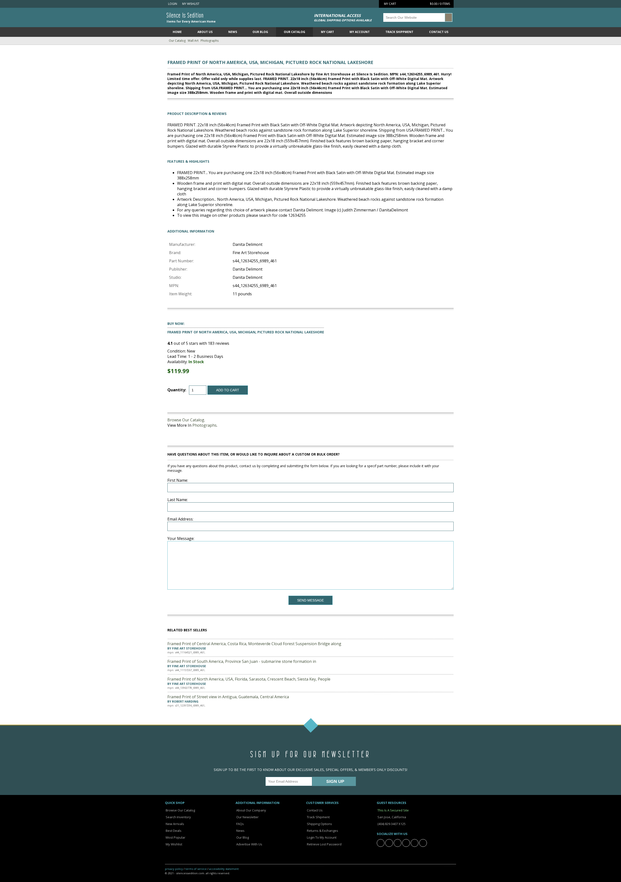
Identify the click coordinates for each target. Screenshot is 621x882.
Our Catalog (294, 32)
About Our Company (251, 810)
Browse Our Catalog (185, 420)
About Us (204, 32)
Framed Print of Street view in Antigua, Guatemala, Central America (228, 696)
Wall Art (193, 41)
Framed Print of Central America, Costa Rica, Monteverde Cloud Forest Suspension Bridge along (254, 643)
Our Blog (260, 32)
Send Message (310, 600)
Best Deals (173, 830)
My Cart (327, 32)
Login (172, 4)
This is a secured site (393, 810)
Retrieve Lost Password (324, 844)
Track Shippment (399, 32)
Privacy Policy (174, 869)
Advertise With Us (249, 844)
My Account (360, 32)
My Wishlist (190, 4)
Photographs (210, 41)
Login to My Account (321, 837)
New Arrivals (174, 824)
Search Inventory (178, 817)
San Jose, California (391, 817)
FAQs (240, 824)
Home (177, 32)
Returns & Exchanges (322, 830)
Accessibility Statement (224, 869)
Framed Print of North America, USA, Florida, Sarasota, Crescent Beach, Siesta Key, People (248, 679)
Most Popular (175, 837)
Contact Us (438, 32)
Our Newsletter (247, 817)
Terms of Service (196, 869)
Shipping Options (319, 824)
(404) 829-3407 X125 (391, 824)
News (232, 32)
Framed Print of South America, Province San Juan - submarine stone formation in (241, 661)
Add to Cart (227, 390)
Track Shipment (318, 817)
